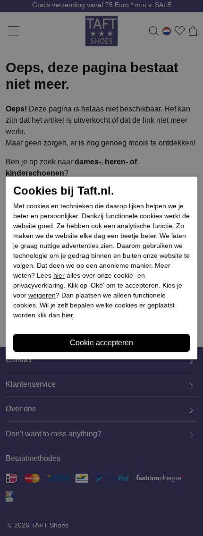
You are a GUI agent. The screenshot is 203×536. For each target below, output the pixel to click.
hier (59, 275)
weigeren (42, 295)
